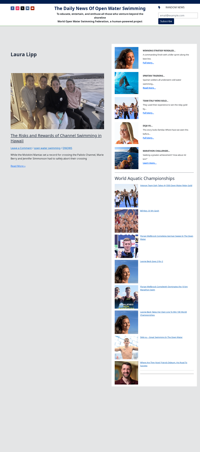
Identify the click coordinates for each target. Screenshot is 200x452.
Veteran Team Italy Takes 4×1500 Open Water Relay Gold (166, 185)
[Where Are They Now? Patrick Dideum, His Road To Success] (126, 373)
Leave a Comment (21, 148)
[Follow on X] (22, 8)
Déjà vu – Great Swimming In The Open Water (161, 337)
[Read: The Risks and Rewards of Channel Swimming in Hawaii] (57, 101)
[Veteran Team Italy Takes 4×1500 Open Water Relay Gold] (126, 195)
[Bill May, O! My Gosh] (126, 221)
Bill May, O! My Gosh (149, 210)
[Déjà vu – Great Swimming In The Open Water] (126, 347)
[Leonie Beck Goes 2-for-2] (126, 271)
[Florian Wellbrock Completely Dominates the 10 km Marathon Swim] (126, 297)
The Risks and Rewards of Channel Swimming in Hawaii (56, 138)
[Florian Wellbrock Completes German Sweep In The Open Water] (126, 246)
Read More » (18, 166)
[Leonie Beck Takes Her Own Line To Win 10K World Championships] (126, 322)
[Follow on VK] (27, 8)
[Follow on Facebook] (12, 8)
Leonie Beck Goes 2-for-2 (151, 261)
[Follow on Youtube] (32, 8)
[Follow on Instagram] (17, 8)
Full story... (148, 62)
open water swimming (47, 148)
